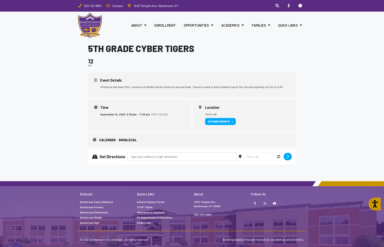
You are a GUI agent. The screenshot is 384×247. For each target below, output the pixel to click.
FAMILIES (259, 25)
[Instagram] (265, 204)
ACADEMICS (230, 25)
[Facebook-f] (255, 204)
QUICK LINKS (288, 25)
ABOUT (136, 25)
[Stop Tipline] (300, 6)
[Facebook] (288, 6)
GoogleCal (128, 140)
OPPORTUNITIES (196, 25)
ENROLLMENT (165, 25)
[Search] (277, 6)
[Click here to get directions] (288, 156)
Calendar (107, 140)
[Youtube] (274, 204)
